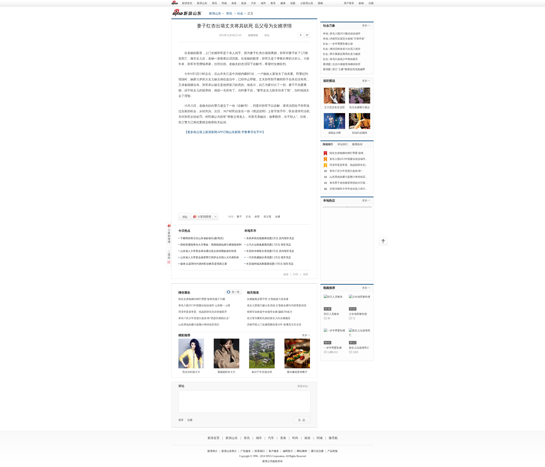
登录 (181, 420)
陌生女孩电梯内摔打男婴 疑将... (347, 153)
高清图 (327, 64)
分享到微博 (202, 216)
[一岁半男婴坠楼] (334, 336)
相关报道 (253, 292)
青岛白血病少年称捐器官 (344, 59)
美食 (234, 3)
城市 (263, 3)
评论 (184, 216)
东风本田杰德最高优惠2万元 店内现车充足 (270, 238)
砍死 (257, 216)
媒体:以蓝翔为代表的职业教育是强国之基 (203, 263)
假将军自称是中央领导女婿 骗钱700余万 (269, 311)
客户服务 (274, 451)
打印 (295, 274)
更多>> (306, 335)
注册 (371, 3)
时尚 (295, 438)
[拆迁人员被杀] (334, 303)
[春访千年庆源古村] (262, 353)
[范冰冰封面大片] (191, 353)
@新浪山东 (307, 3)
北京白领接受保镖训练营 (346, 64)
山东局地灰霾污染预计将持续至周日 (198, 324)
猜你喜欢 (184, 292)
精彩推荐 (184, 335)
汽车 (253, 3)
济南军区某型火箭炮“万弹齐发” (347, 38)
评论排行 (342, 144)
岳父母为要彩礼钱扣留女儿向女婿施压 (268, 318)
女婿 (277, 216)
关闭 (305, 274)
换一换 (236, 291)
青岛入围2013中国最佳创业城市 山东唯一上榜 (204, 305)
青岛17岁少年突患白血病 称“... (347, 170)
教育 (273, 3)
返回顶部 (383, 241)
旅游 (243, 3)
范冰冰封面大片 (191, 371)
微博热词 (357, 144)
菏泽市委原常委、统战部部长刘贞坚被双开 (202, 311)
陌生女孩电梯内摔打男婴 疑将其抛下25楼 (201, 299)
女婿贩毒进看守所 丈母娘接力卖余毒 (267, 299)
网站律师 (302, 451)
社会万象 (329, 25)
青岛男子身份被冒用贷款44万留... (348, 182)
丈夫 (248, 216)
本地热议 (329, 200)
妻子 (239, 216)
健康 (282, 3)
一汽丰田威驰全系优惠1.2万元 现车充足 (268, 257)
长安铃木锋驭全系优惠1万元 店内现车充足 (270, 251)
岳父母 (267, 216)
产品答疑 (332, 451)
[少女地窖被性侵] (359, 303)
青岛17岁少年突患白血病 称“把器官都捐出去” (204, 318)
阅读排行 (328, 144)
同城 (224, 3)
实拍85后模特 (359, 132)
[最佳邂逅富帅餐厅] (297, 353)
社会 (240, 13)
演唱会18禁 (334, 132)
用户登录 (349, 3)
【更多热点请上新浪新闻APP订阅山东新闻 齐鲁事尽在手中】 (224, 132)
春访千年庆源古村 (262, 371)
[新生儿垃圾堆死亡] (359, 336)
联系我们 (260, 451)
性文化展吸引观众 (359, 107)
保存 (285, 274)
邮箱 (361, 3)
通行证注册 (317, 451)
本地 (325, 33)
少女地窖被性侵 (358, 313)
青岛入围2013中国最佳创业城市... (348, 159)
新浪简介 (212, 451)
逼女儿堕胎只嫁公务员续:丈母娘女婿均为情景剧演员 (276, 305)
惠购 (320, 3)
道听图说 (329, 80)
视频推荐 (329, 288)
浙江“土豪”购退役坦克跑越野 (348, 69)
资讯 (214, 3)
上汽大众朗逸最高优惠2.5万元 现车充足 (268, 244)
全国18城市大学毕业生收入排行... (348, 188)
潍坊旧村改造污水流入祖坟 (345, 48)
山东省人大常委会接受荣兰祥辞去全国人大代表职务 (209, 257)
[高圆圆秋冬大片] (226, 353)
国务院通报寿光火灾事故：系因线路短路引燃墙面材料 (211, 244)
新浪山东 (202, 3)
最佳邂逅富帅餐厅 (297, 371)
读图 (292, 3)
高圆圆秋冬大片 (226, 371)
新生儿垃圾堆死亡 (359, 347)
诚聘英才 (288, 451)
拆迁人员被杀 (331, 313)
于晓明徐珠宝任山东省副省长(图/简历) (202, 238)
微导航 (333, 438)
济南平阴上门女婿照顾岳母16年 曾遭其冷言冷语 (274, 324)
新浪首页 (187, 3)
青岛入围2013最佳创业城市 (345, 33)
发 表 (301, 420)
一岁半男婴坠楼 (333, 347)
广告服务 (246, 451)
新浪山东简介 (229, 451)
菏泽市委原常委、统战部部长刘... (348, 164)
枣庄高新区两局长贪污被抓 (345, 54)
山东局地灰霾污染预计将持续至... (348, 176)
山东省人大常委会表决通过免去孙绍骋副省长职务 (208, 251)
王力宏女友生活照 (334, 107)
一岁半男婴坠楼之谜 (341, 43)
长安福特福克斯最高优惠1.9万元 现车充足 (270, 263)
